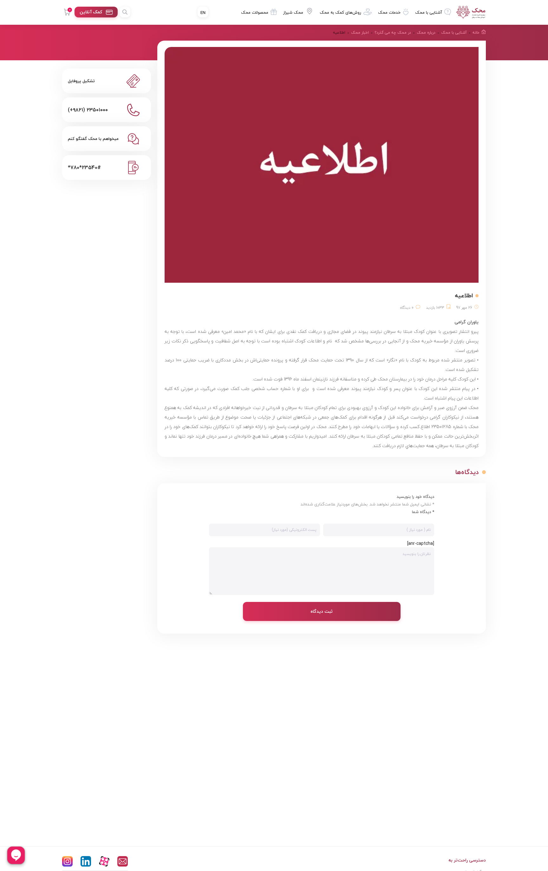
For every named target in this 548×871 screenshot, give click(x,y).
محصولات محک (254, 12)
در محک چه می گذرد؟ (393, 32)
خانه (476, 32)
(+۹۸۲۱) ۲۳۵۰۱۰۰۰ (88, 109)
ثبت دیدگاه (321, 611)
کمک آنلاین (91, 12)
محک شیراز (293, 12)
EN (203, 12)
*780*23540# (84, 167)
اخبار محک (360, 32)
